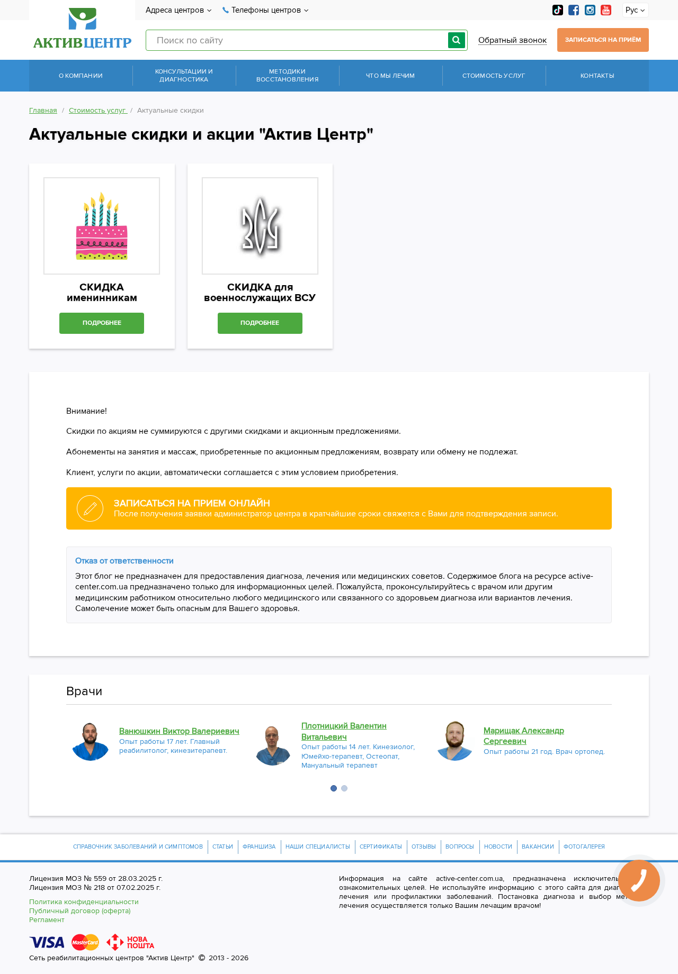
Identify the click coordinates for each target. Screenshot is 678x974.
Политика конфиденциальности (84, 901)
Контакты (597, 76)
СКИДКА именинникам (102, 292)
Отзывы (424, 846)
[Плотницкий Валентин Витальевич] (273, 745)
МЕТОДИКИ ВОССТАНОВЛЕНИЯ (287, 76)
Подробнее (102, 323)
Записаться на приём (603, 40)
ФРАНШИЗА (259, 846)
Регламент (47, 919)
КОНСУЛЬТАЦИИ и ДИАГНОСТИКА (184, 76)
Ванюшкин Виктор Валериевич (179, 731)
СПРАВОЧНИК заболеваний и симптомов (138, 846)
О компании (81, 76)
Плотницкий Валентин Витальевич (344, 731)
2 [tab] (344, 788)
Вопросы (459, 846)
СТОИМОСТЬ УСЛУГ (494, 76)
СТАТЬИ (222, 846)
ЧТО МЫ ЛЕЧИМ (390, 76)
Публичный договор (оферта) (79, 910)
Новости (498, 846)
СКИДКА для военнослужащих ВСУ (260, 292)
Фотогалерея (584, 846)
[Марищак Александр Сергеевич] (455, 741)
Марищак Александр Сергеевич (524, 736)
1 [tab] (334, 788)
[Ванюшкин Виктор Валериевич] (90, 741)
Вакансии (538, 846)
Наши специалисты (318, 846)
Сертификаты (381, 846)
